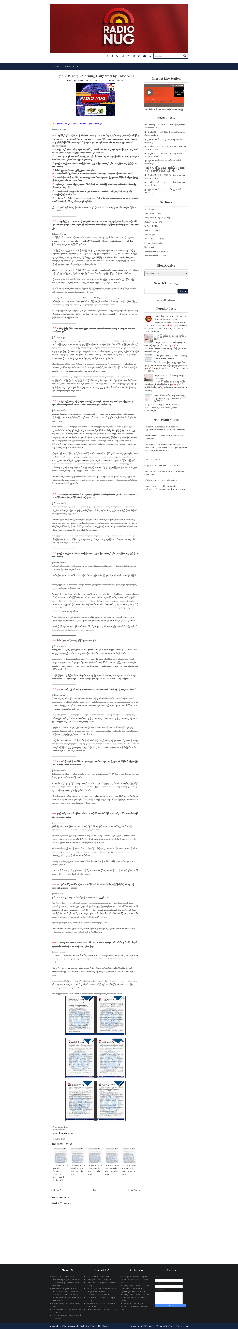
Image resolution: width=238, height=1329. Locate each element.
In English (148, 226)
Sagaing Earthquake (153, 243)
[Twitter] (112, 55)
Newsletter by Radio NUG (78, 1326)
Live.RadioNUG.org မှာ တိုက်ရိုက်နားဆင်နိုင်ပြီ (163, 109)
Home (56, 66)
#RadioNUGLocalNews (60, 1127)
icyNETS (143, 1326)
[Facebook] (107, 55)
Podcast (148, 234)
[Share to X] (59, 1139)
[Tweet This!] (62, 1133)
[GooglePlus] (118, 55)
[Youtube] (123, 55)
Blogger (171, 299)
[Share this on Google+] (66, 1133)
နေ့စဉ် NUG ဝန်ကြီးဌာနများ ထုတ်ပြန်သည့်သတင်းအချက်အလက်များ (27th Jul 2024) (170, 398)
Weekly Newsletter (152, 255)
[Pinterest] (134, 55)
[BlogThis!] (57, 1139)
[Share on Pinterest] (69, 1133)
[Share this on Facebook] (59, 1133)
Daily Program (150, 221)
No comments (118, 80)
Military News (150, 230)
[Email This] (54, 1139)
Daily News (102, 80)
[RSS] (150, 55)
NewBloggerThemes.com (176, 1326)
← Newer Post (57, 1190)
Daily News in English (154, 217)
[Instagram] (128, 55)
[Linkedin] (139, 55)
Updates (148, 247)
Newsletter (71, 66)
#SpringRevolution (58, 1129)
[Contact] (144, 55)
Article (147, 209)
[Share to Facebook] (61, 1139)
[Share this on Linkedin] (72, 1133)
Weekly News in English (154, 251)
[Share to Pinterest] (64, 1139)
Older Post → (134, 1190)
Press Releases (150, 238)
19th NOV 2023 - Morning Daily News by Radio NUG (95, 76)
